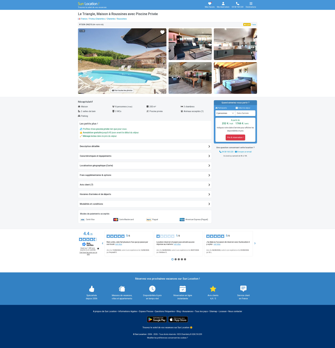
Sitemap (213, 311)
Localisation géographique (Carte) (96, 165)
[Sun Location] (88, 3)
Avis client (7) (86, 184)
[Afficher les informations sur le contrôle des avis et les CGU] (98, 249)
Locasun (223, 311)
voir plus (118, 244)
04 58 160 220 (227, 152)
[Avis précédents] (102, 243)
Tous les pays (201, 311)
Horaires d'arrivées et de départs (95, 194)
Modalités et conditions (91, 204)
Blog (179, 311)
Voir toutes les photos (123, 90)
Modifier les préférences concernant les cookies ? (167, 338)
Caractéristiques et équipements (95, 156)
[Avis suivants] (255, 243)
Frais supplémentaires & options (95, 175)
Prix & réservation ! (235, 137)
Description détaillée (89, 146)
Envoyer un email (244, 152)
